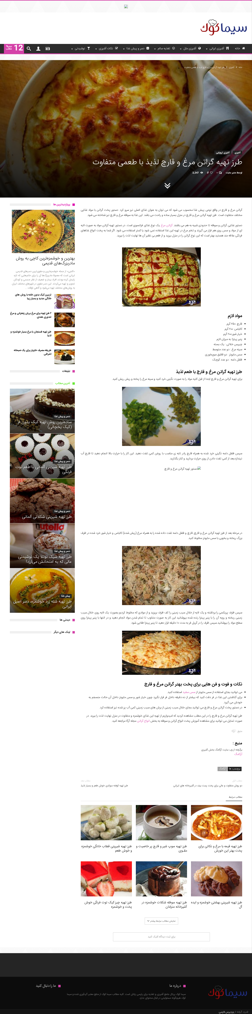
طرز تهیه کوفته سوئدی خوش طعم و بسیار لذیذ (104, 783)
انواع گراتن (143, 721)
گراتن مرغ (166, 225)
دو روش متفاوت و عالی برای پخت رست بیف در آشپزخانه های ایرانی (207, 783)
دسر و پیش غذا (62, 417)
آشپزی (231, 67)
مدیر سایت (231, 172)
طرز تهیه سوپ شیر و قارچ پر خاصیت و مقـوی (161, 848)
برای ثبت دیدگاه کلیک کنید (161, 937)
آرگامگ (238, 754)
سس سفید (189, 692)
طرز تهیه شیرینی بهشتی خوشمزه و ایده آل (216, 904)
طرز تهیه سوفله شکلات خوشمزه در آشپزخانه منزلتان (164, 904)
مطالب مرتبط (235, 797)
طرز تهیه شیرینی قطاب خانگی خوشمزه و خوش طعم (106, 848)
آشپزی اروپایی (223, 153)
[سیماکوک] (223, 18)
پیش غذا (65, 596)
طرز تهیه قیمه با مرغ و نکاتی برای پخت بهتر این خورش (220, 848)
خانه (240, 67)
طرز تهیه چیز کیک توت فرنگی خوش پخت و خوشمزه (108, 904)
